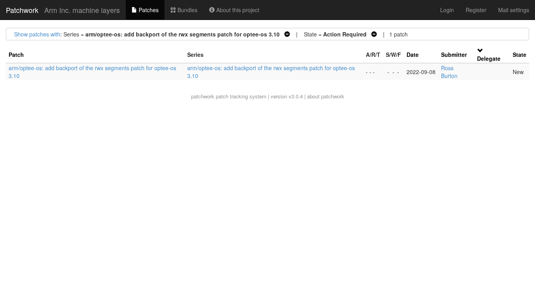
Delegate (489, 58)
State (519, 54)
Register (476, 10)
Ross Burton (449, 72)
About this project (237, 10)
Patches (148, 10)
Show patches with (37, 34)
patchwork (202, 96)
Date (413, 54)
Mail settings (513, 10)
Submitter (454, 54)
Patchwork (22, 10)
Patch (16, 54)
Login (447, 10)
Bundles (186, 10)
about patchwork (325, 96)
